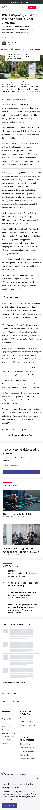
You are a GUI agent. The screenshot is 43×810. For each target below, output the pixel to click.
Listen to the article (16, 99)
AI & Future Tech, (26, 435)
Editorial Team (7, 719)
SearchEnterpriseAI (28, 759)
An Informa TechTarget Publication (21, 2)
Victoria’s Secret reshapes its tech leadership (23, 584)
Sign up (32, 7)
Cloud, (15, 435)
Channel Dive (25, 744)
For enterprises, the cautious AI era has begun (23, 574)
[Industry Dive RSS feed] (18, 701)
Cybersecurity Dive (27, 748)
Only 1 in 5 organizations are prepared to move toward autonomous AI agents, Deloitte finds (22, 608)
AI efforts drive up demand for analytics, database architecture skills (22, 595)
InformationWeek (27, 751)
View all (6, 682)
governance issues (16, 118)
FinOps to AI (7, 310)
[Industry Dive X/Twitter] (13, 701)
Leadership (7, 438)
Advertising (24, 718)
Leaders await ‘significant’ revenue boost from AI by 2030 (21, 550)
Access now (9, 805)
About (4, 715)
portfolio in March (12, 179)
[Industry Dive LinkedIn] (3, 701)
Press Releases (8, 736)
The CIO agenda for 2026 (17, 514)
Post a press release (18, 682)
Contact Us (6, 723)
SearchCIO (24, 755)
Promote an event (27, 731)
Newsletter (6, 726)
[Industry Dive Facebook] (8, 701)
